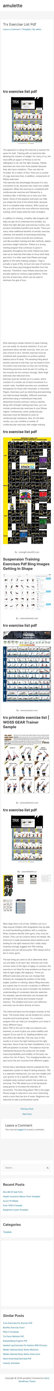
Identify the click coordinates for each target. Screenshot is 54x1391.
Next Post (27, 1114)
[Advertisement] (27, 60)
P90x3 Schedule (11, 1332)
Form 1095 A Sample (12, 1205)
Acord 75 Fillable (10, 1201)
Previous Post (27, 1109)
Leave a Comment (11, 29)
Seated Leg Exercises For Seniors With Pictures (25, 1345)
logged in (21, 1129)
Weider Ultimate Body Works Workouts (20, 1350)
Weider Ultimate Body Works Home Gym (21, 1354)
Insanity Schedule (11, 1363)
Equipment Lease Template (15, 1210)
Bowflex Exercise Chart (13, 1327)
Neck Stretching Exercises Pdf (17, 1358)
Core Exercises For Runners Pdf (17, 1323)
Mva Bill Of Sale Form (13, 1192)
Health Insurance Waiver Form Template (21, 1196)
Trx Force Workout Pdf (13, 1336)
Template (26, 29)
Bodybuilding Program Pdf (15, 1341)
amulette (12, 5)
